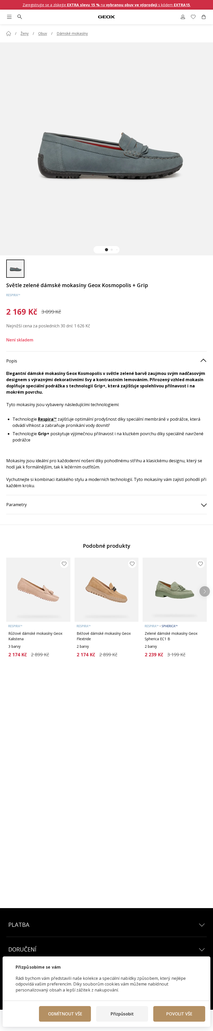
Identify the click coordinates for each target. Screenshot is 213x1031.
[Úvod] (8, 33)
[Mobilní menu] (9, 17)
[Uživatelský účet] (183, 17)
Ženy (25, 33)
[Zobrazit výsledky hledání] (20, 17)
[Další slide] (204, 591)
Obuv (42, 33)
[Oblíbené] (193, 17)
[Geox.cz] (106, 17)
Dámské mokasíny (72, 33)
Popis (11, 361)
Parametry (16, 504)
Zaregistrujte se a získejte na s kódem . (107, 4)
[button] (106, 249)
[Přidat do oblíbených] (64, 564)
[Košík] (204, 17)
